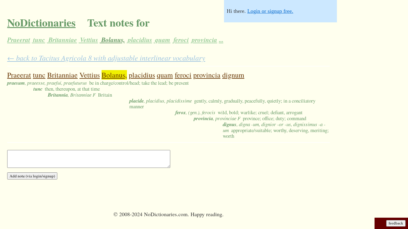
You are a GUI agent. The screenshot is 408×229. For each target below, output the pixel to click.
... (221, 39)
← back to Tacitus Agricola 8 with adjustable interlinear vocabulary (106, 57)
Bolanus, (112, 39)
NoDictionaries (41, 22)
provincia (203, 39)
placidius (139, 39)
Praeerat (18, 39)
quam (162, 39)
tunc (38, 39)
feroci (180, 39)
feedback (396, 223)
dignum (233, 75)
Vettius (88, 39)
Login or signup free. (270, 11)
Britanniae (62, 39)
